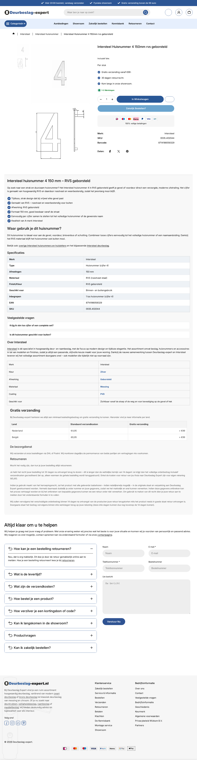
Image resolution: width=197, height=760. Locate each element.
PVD (102, 394)
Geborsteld (105, 379)
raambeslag (43, 704)
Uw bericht (108, 576)
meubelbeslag (11, 707)
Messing (104, 386)
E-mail (152, 547)
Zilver (103, 372)
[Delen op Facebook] (110, 151)
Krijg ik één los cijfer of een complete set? (32, 325)
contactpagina (104, 534)
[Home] (13, 33)
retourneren (68, 560)
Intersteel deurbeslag (98, 245)
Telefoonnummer (111, 562)
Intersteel (25, 34)
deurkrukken (10, 704)
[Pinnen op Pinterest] (127, 151)
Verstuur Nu (114, 621)
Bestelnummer (155, 562)
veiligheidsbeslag (27, 704)
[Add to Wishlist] (169, 99)
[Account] (178, 12)
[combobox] (107, 12)
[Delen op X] (118, 151)
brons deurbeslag (28, 697)
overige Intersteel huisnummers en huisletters (42, 245)
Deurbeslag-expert (22, 742)
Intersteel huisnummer (47, 34)
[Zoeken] (145, 12)
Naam (105, 547)
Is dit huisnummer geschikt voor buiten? (30, 334)
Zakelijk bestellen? (136, 108)
